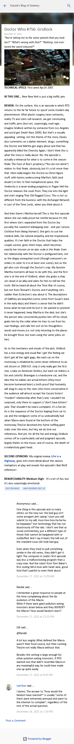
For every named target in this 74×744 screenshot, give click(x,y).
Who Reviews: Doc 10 (34, 488)
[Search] (69, 5)
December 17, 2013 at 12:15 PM (35, 616)
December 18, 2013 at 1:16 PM (35, 711)
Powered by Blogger (39, 739)
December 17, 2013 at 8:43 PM (35, 675)
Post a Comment (16, 720)
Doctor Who (12, 488)
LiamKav (21, 685)
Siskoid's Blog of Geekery (24, 5)
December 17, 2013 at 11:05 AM (35, 576)
